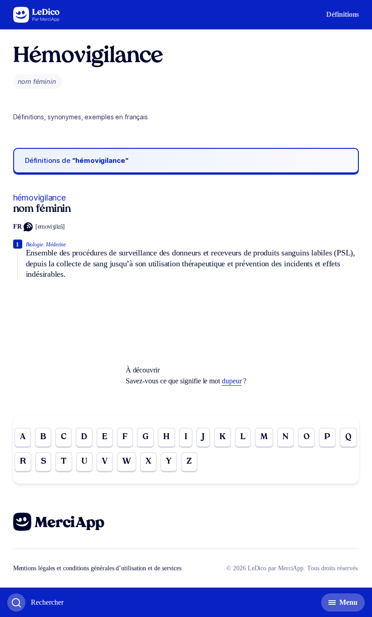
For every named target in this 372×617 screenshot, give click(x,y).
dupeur (232, 381)
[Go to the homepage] (36, 15)
